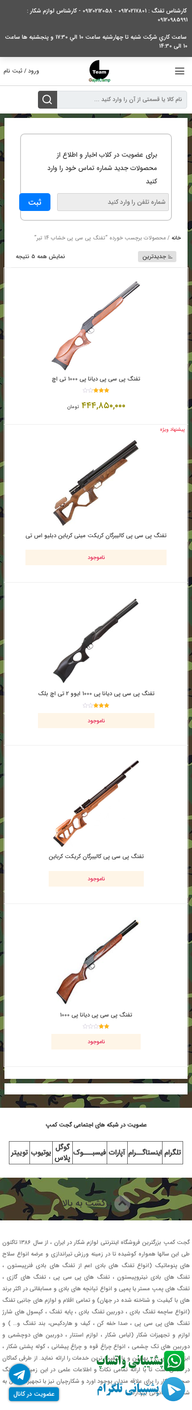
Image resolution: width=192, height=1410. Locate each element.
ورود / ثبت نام (21, 71)
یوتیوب (41, 1152)
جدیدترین (154, 256)
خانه (176, 238)
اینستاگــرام (145, 1152)
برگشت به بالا (88, 1203)
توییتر (19, 1152)
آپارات (117, 1152)
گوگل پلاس (62, 1152)
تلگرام (172, 1152)
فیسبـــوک (89, 1152)
